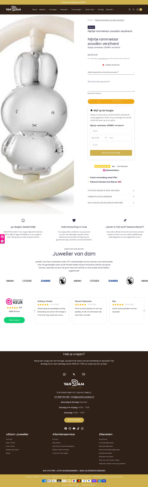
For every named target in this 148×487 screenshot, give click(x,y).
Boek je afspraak (74, 420)
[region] (74, 2)
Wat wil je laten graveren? (99, 81)
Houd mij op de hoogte (111, 153)
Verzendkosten (103, 58)
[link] (109, 20)
